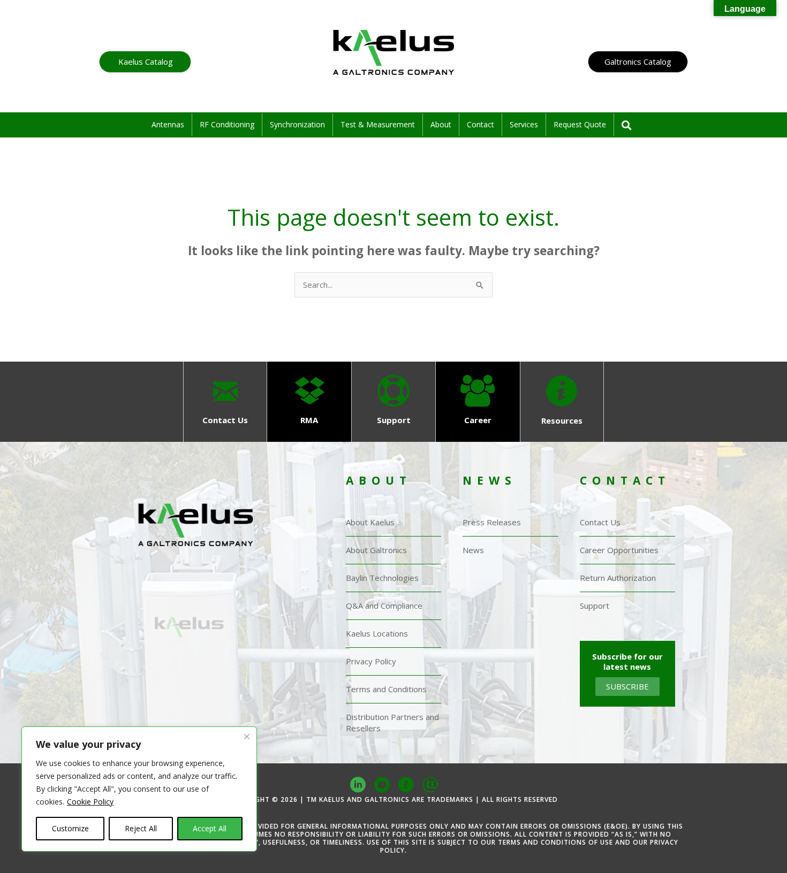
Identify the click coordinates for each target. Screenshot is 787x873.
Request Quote (580, 124)
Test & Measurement (377, 124)
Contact (480, 124)
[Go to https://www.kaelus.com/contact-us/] (225, 401)
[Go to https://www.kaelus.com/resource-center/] (562, 401)
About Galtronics (376, 550)
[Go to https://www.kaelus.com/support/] (393, 401)
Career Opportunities (619, 550)
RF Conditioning (227, 124)
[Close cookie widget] (246, 746)
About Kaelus (370, 522)
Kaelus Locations (377, 633)
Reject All (141, 828)
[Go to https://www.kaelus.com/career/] (478, 401)
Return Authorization (618, 577)
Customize (70, 828)
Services (524, 124)
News (473, 550)
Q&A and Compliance (384, 605)
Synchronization (297, 124)
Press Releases (492, 522)
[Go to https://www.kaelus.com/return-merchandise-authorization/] (309, 401)
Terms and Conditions (386, 689)
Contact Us (600, 522)
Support (594, 605)
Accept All (209, 828)
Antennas (168, 124)
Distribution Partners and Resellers (392, 722)
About (440, 124)
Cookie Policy (90, 802)
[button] (145, 62)
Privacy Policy (371, 661)
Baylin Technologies (382, 577)
